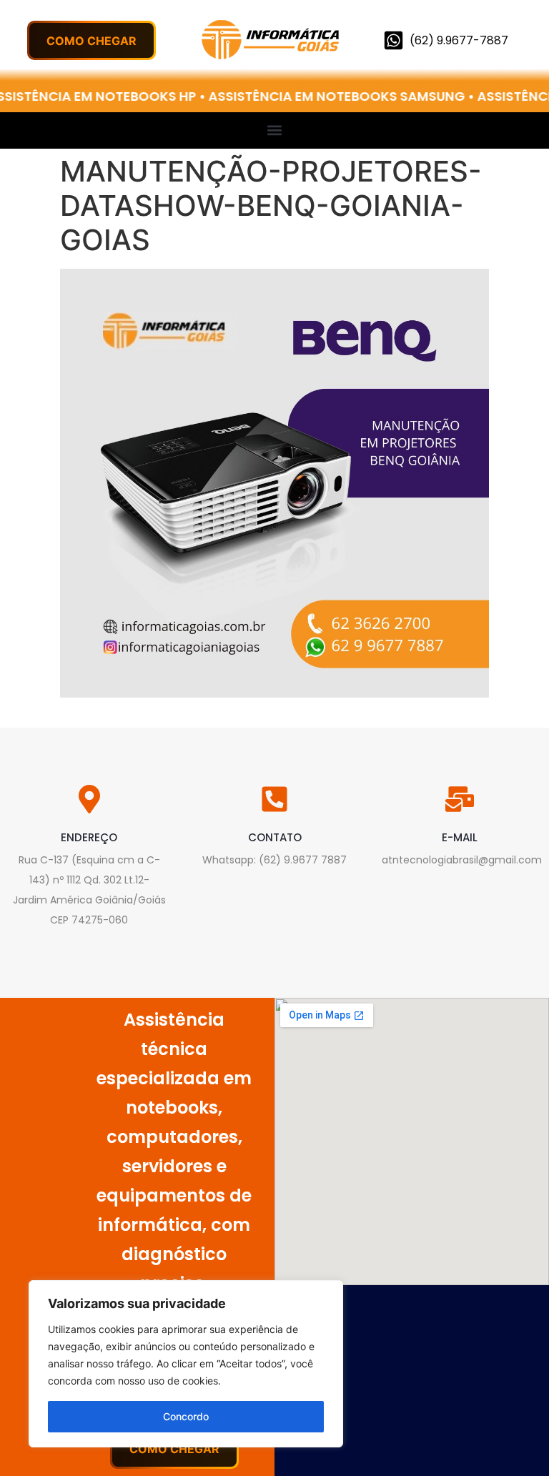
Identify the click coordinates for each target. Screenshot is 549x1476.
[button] (275, 130)
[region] (186, 1363)
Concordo (186, 1416)
